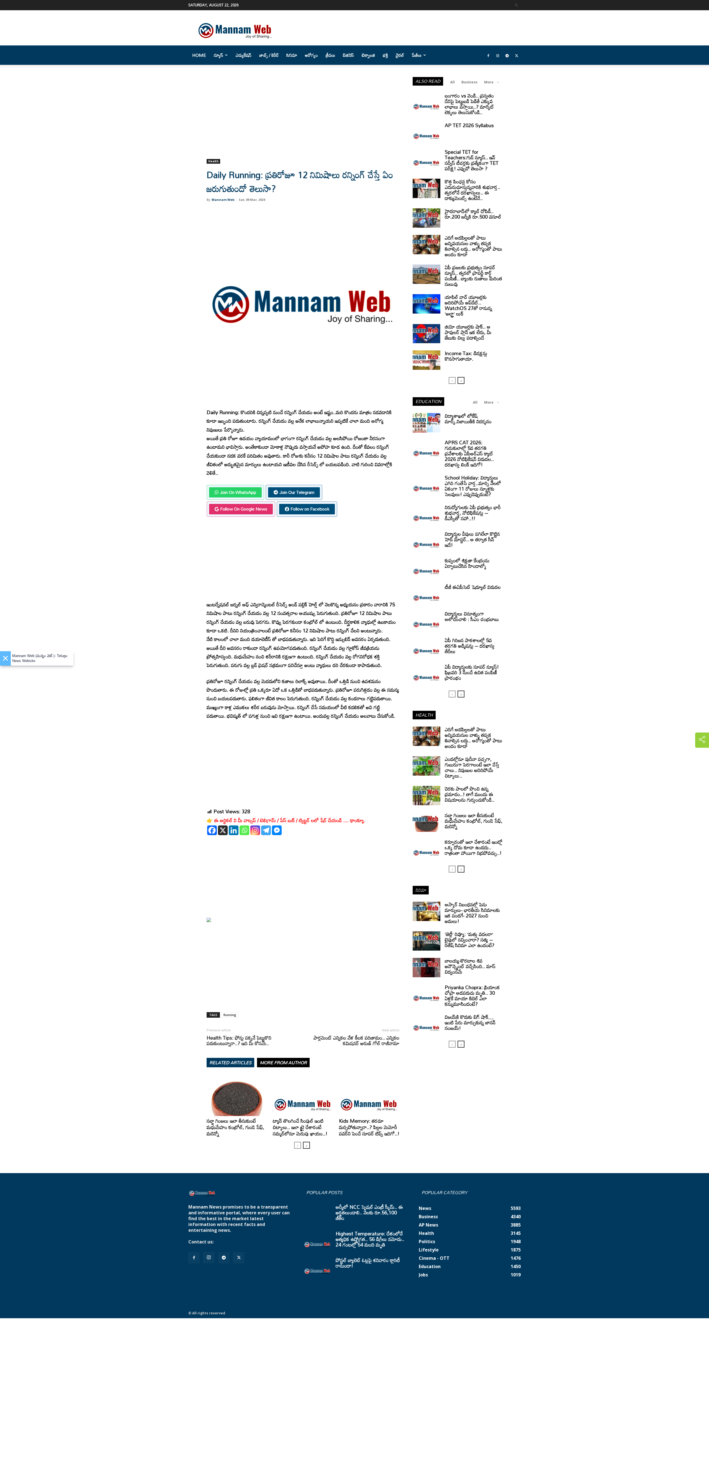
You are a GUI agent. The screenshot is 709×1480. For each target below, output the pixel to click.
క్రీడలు (330, 55)
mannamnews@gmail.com (244, 1242)
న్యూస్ (218, 55)
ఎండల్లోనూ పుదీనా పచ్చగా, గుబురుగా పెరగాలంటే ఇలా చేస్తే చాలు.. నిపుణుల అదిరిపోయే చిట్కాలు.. (472, 767)
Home (199, 55)
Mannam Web (223, 199)
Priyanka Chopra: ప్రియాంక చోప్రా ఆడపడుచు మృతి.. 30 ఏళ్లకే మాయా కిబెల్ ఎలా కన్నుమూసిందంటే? (472, 995)
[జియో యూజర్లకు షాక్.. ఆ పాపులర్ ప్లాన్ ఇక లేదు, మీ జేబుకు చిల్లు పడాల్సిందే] (426, 333)
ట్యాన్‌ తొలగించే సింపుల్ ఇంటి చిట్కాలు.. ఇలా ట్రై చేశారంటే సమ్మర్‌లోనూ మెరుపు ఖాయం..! (300, 1127)
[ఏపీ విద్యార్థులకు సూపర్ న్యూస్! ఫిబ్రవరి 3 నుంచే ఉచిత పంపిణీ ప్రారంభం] (426, 673)
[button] (516, 5)
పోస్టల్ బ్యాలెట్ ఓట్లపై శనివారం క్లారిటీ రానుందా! (368, 1263)
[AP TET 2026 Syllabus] (426, 132)
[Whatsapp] (244, 830)
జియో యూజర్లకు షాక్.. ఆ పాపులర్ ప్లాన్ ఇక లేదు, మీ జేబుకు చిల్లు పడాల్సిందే (468, 332)
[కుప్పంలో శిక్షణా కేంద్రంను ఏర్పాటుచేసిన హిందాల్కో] (426, 567)
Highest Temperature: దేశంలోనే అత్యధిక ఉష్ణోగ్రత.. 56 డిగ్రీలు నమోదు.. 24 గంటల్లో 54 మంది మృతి (370, 1239)
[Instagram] (498, 55)
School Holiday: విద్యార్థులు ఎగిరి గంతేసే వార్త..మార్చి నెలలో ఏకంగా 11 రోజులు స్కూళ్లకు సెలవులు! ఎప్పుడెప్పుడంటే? (473, 486)
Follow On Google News (243, 508)
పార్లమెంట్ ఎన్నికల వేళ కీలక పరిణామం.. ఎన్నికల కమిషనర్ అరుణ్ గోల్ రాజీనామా (356, 1040)
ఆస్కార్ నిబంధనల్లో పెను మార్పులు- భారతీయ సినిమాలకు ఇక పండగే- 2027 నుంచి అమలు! (472, 912)
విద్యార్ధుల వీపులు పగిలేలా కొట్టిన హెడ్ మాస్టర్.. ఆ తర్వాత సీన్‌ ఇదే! (472, 539)
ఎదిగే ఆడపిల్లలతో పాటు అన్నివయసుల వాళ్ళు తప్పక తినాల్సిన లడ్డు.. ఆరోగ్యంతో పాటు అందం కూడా (473, 246)
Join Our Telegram (296, 492)
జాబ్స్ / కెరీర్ (269, 55)
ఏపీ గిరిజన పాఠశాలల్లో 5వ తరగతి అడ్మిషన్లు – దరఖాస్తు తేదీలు (470, 645)
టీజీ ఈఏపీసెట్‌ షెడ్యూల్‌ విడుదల (473, 587)
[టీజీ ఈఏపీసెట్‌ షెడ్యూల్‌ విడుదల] (426, 594)
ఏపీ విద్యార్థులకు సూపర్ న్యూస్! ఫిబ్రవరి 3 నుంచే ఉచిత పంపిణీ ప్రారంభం (472, 672)
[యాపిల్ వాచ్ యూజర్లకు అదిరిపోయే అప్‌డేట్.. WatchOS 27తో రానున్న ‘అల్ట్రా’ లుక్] (426, 304)
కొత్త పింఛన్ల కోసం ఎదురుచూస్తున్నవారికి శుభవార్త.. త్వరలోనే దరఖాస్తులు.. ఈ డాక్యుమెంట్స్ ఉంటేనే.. (472, 189)
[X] (223, 830)
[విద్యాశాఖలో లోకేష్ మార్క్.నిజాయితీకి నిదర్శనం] (426, 422)
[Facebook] (488, 55)
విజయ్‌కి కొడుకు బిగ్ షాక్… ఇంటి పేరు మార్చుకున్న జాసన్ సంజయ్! (470, 1022)
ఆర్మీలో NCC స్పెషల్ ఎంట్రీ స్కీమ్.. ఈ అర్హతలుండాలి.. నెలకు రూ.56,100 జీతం (369, 1212)
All (452, 82)
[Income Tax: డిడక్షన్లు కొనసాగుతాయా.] (426, 360)
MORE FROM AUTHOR (283, 1062)
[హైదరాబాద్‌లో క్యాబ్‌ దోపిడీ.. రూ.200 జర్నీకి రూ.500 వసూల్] (426, 218)
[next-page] (306, 1145)
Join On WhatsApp (238, 492)
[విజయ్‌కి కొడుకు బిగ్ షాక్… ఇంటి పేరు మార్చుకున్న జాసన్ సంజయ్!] (426, 1023)
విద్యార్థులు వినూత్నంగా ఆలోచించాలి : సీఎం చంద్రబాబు (472, 616)
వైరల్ (400, 55)
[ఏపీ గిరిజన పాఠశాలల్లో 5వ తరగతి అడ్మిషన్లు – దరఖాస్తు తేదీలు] (426, 647)
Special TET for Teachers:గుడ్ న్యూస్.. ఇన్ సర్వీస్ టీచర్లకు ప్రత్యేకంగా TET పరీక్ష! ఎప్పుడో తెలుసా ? (472, 160)
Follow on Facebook (310, 508)
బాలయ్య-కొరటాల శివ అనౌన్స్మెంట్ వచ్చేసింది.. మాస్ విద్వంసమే (470, 966)
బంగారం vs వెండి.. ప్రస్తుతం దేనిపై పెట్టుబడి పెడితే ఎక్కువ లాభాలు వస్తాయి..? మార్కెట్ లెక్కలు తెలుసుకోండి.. (469, 104)
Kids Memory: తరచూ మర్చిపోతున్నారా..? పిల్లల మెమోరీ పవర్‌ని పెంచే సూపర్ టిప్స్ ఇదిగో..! (369, 1127)
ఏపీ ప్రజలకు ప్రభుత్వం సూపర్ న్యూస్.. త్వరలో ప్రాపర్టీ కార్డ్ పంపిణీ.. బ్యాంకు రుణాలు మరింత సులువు (473, 275)
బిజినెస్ (348, 55)
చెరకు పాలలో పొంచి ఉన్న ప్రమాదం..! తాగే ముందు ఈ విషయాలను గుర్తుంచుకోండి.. (469, 794)
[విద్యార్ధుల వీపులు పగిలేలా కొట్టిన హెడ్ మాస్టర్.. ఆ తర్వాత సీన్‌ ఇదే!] (426, 540)
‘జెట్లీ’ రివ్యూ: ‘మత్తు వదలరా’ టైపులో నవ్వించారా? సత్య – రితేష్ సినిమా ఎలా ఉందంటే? (469, 939)
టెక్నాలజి (368, 55)
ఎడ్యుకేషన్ (243, 55)
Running (230, 1015)
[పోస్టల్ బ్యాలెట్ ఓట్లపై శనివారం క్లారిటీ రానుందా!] (317, 1267)
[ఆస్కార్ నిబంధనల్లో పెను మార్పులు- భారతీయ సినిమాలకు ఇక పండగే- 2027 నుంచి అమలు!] (426, 911)
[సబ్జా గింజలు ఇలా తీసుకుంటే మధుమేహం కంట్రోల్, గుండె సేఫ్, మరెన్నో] (237, 1095)
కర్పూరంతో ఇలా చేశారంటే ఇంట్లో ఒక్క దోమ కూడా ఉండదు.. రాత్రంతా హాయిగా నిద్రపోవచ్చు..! (473, 847)
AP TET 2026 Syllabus (469, 125)
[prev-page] (297, 1145)
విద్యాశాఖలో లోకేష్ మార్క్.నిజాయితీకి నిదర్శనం (468, 418)
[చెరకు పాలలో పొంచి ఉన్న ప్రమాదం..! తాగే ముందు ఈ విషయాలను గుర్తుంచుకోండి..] (426, 795)
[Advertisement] (303, 118)
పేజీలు (417, 55)
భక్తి (385, 55)
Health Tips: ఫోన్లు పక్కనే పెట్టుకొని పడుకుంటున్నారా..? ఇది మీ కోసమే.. (239, 1040)
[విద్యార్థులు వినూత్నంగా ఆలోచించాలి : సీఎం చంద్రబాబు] (426, 620)
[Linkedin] (233, 830)
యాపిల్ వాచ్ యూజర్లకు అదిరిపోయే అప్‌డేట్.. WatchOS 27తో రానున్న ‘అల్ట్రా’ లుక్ (468, 305)
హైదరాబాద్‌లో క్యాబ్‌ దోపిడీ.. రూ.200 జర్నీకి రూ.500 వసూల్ (473, 214)
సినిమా (291, 55)
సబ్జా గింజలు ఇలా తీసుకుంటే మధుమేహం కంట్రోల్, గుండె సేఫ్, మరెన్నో (235, 1127)
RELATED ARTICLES (230, 1062)
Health (213, 161)
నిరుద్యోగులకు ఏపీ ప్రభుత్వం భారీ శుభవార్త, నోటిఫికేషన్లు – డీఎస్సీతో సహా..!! (473, 512)
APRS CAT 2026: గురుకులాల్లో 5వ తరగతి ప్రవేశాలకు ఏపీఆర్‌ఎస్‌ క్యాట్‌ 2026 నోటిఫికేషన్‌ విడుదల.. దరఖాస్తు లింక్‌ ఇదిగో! (469, 453)
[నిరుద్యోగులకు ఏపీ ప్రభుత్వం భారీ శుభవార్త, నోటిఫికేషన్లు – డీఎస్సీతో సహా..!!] (426, 514)
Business (469, 82)
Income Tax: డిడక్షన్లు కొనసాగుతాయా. (466, 356)
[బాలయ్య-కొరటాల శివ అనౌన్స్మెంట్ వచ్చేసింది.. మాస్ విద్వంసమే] (426, 967)
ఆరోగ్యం (311, 55)
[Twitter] (516, 55)
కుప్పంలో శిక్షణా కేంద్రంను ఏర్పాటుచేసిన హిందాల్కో (467, 563)
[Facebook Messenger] (277, 830)
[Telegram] (507, 55)
